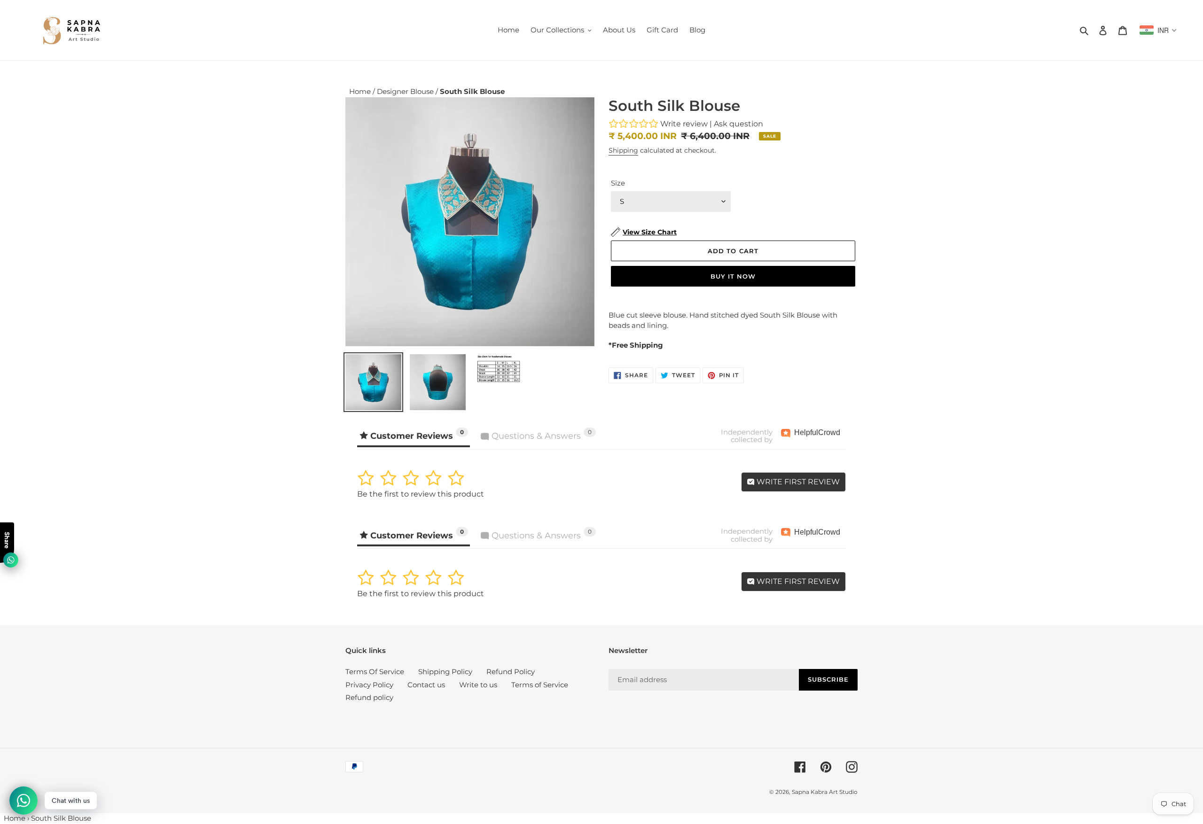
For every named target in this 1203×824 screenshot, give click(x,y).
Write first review (797, 481)
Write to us (478, 684)
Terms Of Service (374, 671)
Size (618, 183)
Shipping (623, 150)
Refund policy (369, 697)
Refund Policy (510, 671)
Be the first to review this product (420, 494)
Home (361, 91)
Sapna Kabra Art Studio (825, 791)
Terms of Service (539, 684)
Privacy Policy (369, 684)
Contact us (426, 684)
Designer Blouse (406, 91)
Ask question (738, 123)
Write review (684, 123)
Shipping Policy (445, 671)
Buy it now (733, 276)
